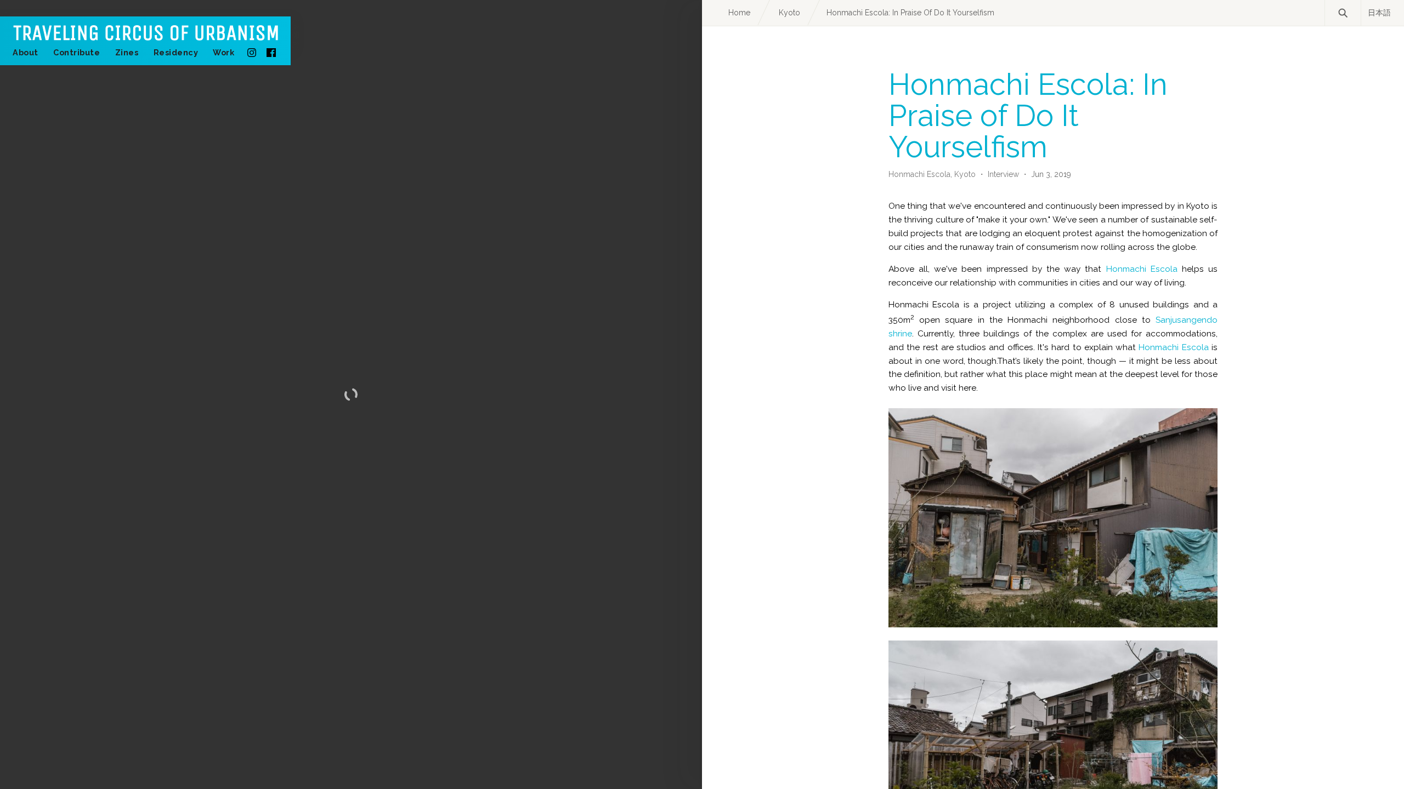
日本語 (1379, 12)
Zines (127, 52)
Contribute (76, 52)
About (25, 52)
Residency (176, 52)
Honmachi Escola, (921, 174)
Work (223, 52)
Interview (1003, 174)
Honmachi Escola (1141, 269)
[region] (351, 394)
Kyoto (966, 174)
